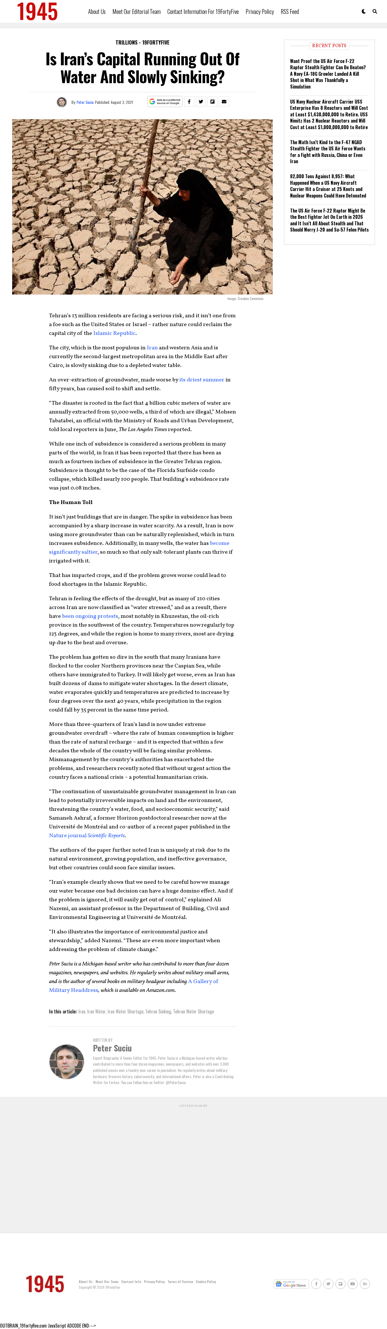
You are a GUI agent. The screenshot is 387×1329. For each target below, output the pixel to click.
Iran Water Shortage (125, 1011)
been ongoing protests (90, 616)
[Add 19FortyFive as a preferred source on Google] (165, 102)
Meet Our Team (106, 1281)
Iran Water (96, 1011)
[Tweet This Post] (201, 101)
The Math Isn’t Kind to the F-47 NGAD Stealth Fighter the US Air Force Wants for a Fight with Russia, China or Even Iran (327, 152)
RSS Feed (290, 11)
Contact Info (131, 1281)
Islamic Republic (114, 333)
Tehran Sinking (158, 1011)
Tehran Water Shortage (193, 1011)
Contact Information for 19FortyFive (203, 11)
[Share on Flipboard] (212, 101)
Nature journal (87, 836)
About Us (97, 11)
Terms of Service (180, 1281)
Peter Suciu (84, 102)
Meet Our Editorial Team (136, 11)
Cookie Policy (206, 1281)
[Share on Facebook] (189, 101)
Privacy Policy (260, 11)
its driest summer (201, 380)
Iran (152, 348)
